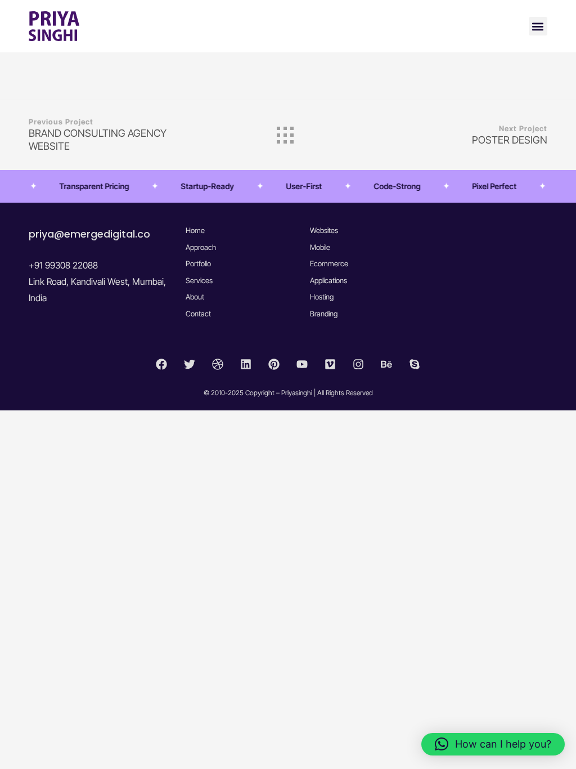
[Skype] (414, 364)
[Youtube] (302, 364)
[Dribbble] (217, 364)
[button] (538, 26)
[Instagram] (358, 364)
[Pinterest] (274, 364)
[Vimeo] (330, 364)
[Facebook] (161, 364)
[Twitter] (189, 364)
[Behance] (386, 364)
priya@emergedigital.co (89, 234)
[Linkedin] (246, 364)
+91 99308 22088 (63, 265)
